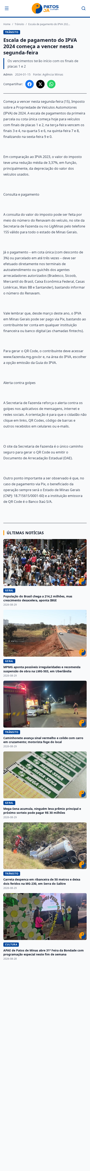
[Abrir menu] (6, 8)
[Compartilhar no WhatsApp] (51, 84)
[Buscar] (83, 8)
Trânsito (19, 24)
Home (6, 24)
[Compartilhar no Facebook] (29, 84)
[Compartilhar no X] (40, 84)
